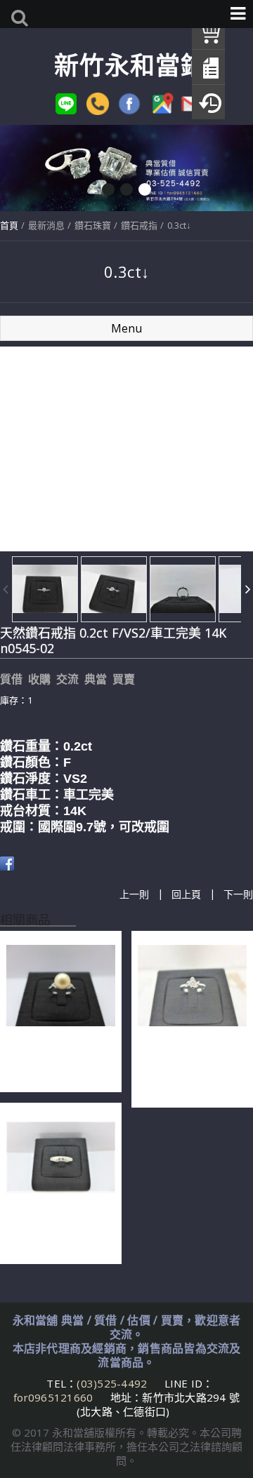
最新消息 (46, 225)
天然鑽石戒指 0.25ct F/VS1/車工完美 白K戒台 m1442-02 (190, 1067)
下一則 (238, 894)
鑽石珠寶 (92, 225)
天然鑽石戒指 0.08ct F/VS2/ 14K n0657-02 (59, 1232)
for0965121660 (53, 1397)
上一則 (134, 894)
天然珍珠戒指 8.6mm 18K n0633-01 (55, 1060)
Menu (126, 328)
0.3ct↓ (179, 225)
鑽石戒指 (139, 225)
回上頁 (186, 894)
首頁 (9, 225)
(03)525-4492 (113, 1383)
